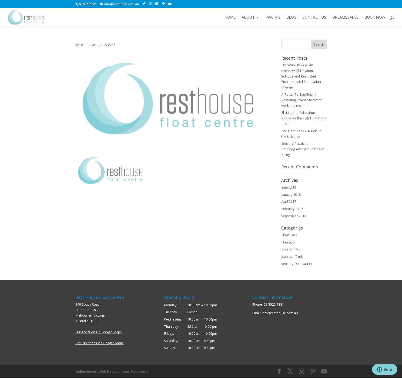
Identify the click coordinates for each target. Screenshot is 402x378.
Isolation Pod (291, 249)
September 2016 (293, 216)
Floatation (289, 242)
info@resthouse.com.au (280, 313)
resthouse (87, 44)
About (248, 18)
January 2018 (291, 194)
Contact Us (314, 18)
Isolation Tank (292, 256)
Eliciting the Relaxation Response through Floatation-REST (303, 118)
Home (230, 18)
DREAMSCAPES (345, 18)
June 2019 (288, 187)
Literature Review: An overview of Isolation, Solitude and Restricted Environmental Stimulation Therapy (301, 76)
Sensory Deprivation (296, 263)
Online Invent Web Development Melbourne (111, 371)
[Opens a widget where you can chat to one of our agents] (384, 370)
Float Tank (289, 235)
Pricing (272, 18)
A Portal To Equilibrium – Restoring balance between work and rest (301, 100)
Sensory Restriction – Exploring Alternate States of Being (302, 149)
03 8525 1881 (274, 304)
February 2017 (292, 208)
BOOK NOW (375, 18)
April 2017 (288, 201)
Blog (291, 18)
